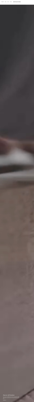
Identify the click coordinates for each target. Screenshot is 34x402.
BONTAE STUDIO (17, 1)
